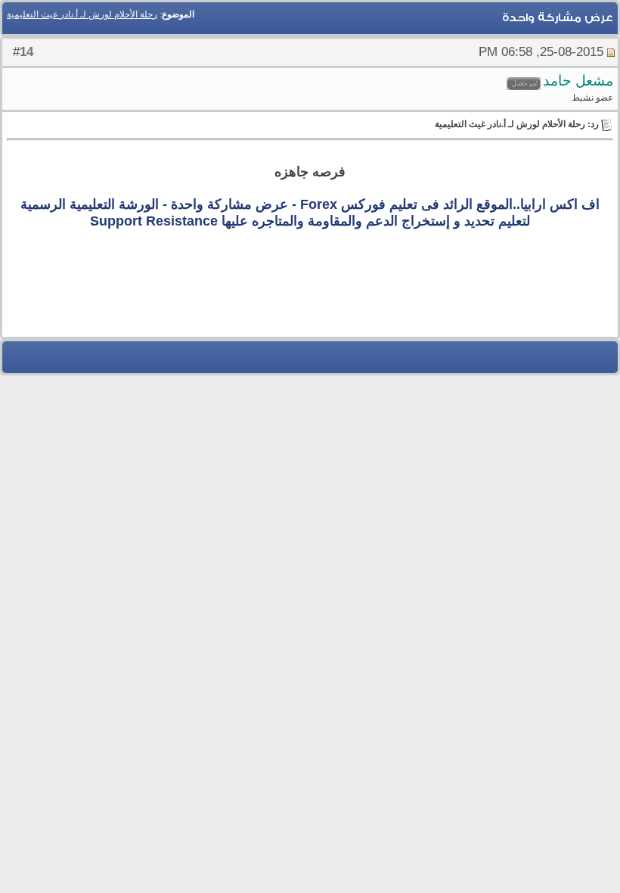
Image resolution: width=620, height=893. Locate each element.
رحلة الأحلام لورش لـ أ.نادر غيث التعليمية (82, 14)
